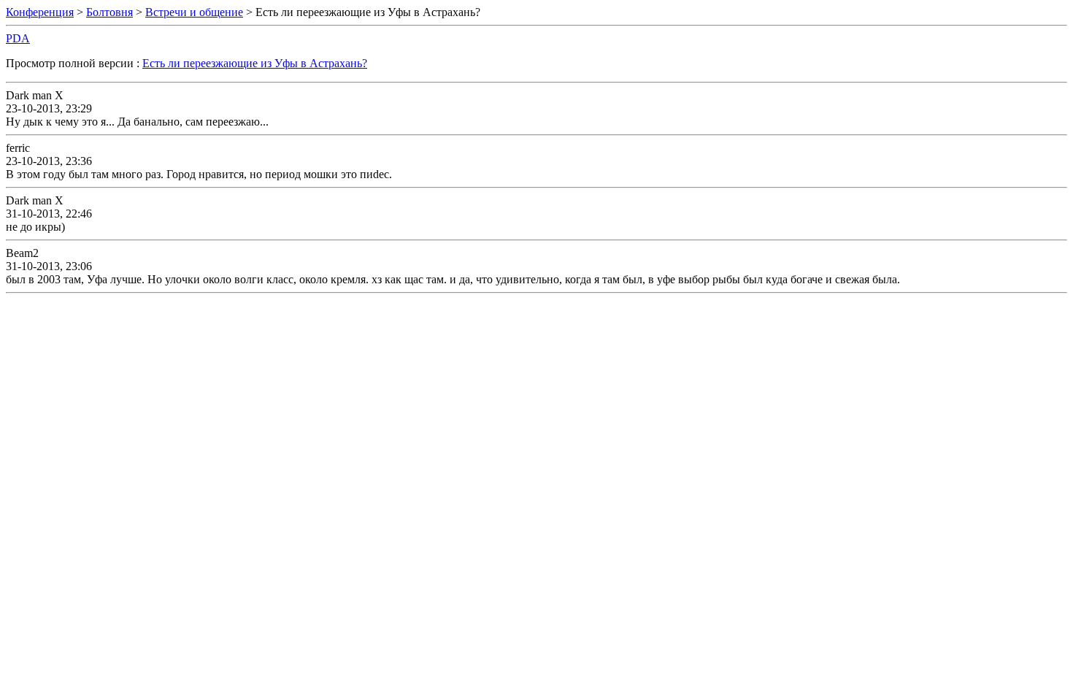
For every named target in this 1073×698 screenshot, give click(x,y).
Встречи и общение (194, 12)
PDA (18, 38)
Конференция (40, 12)
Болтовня (109, 12)
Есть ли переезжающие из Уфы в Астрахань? (254, 63)
